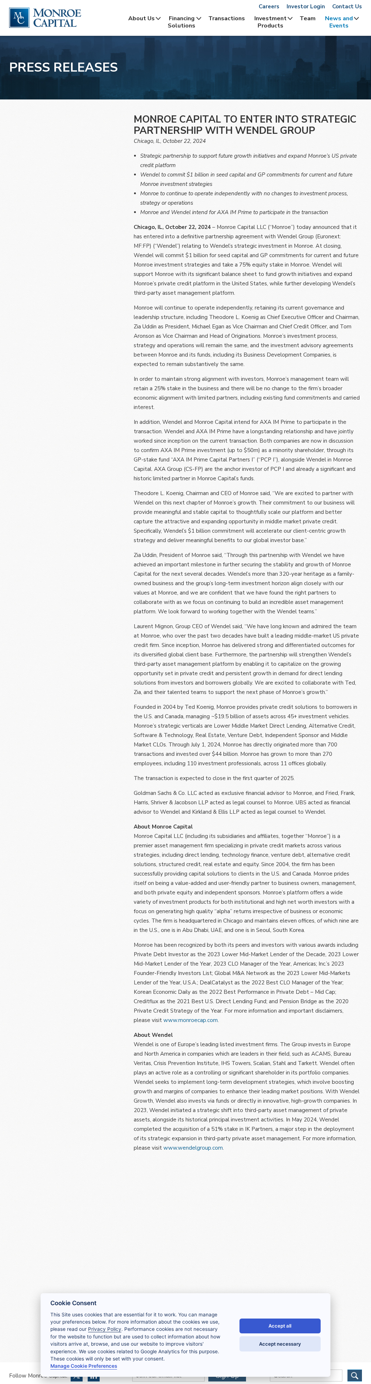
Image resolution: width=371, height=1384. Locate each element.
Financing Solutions (181, 22)
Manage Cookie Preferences (83, 1366)
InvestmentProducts (270, 22)
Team (308, 18)
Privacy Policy (104, 1329)
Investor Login (306, 6)
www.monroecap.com (190, 1020)
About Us (141, 18)
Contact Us (347, 6)
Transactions (226, 18)
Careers (269, 6)
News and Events (339, 22)
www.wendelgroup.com (193, 1147)
